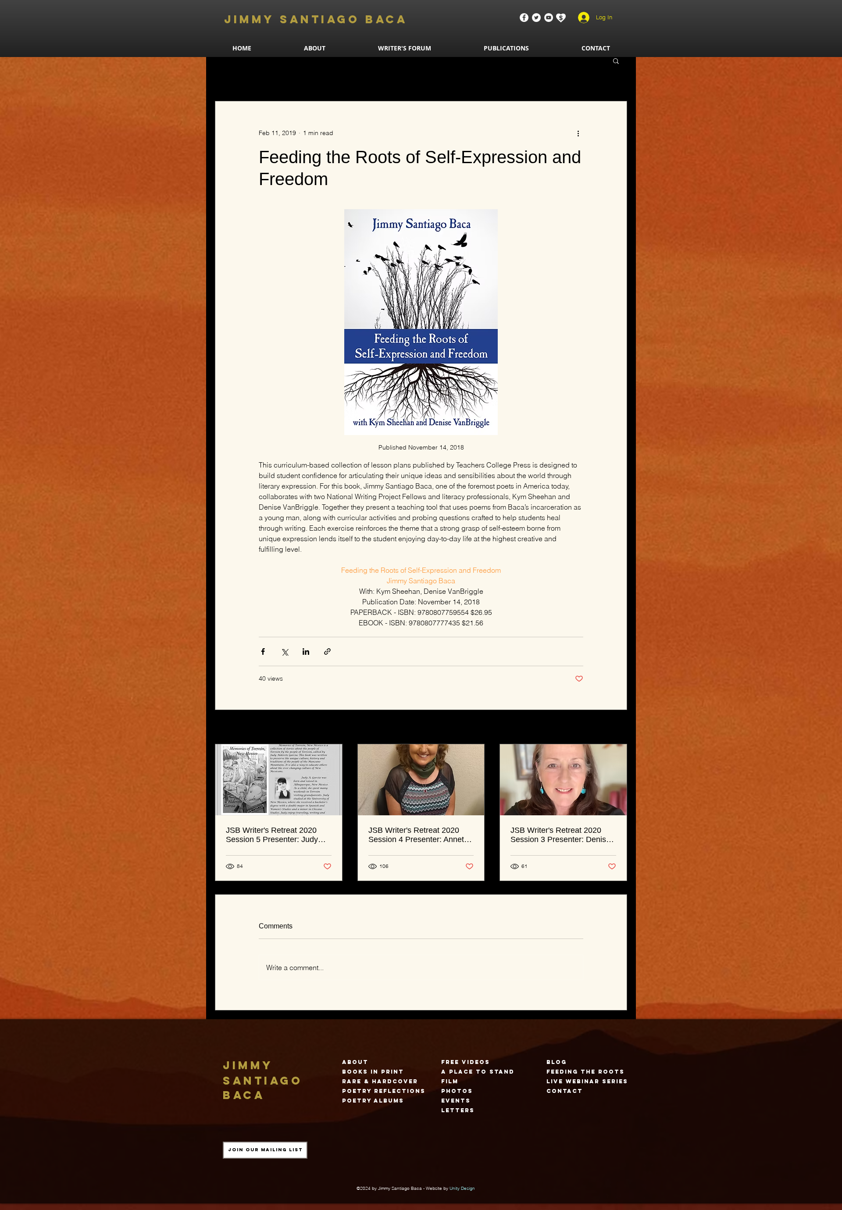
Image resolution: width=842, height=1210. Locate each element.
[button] (506, 48)
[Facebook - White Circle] (524, 17)
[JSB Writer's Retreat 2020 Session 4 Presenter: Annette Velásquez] (421, 779)
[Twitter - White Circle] (536, 17)
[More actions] (578, 133)
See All (617, 728)
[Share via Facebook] (263, 651)
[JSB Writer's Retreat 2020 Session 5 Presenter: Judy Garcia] (278, 779)
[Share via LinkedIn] (306, 651)
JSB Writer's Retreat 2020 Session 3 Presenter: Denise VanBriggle (560, 835)
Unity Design (462, 1188)
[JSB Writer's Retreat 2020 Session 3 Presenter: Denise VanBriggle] (563, 779)
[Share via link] (327, 651)
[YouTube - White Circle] (548, 17)
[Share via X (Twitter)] (284, 651)
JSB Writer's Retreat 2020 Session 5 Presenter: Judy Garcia (272, 835)
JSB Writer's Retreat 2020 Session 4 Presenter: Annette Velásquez (419, 835)
